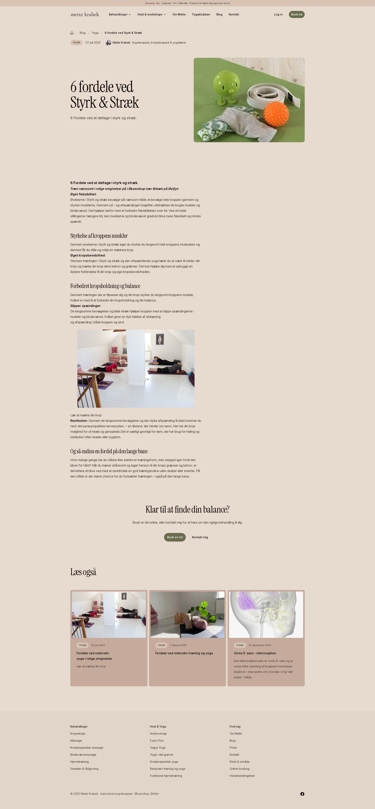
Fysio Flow (157, 740)
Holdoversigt (158, 733)
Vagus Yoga (157, 747)
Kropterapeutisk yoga (164, 761)
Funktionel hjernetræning (166, 775)
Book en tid (175, 537)
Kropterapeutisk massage (86, 747)
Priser (233, 747)
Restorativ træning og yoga (167, 768)
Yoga (95, 32)
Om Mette (179, 14)
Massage (76, 740)
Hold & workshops (150, 14)
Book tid (296, 14)
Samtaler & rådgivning (84, 768)
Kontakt (234, 14)
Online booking (239, 768)
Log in (278, 14)
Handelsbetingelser (242, 775)
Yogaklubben (201, 14)
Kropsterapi (77, 733)
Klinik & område (240, 761)
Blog (219, 14)
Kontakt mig (200, 537)
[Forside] (71, 32)
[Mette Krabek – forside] (85, 14)
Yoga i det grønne (161, 754)
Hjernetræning (79, 761)
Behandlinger (118, 14)
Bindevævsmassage (83, 754)
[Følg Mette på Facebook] (302, 793)
